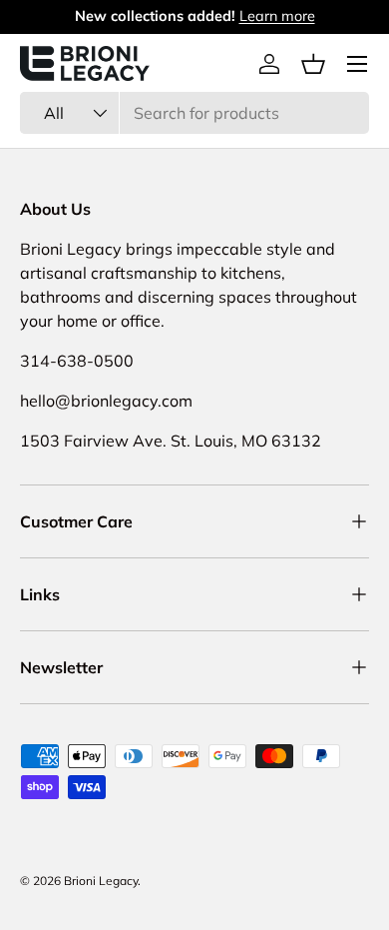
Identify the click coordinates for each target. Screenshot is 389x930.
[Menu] (357, 64)
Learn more (277, 16)
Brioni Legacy (101, 880)
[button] (313, 64)
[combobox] (194, 113)
